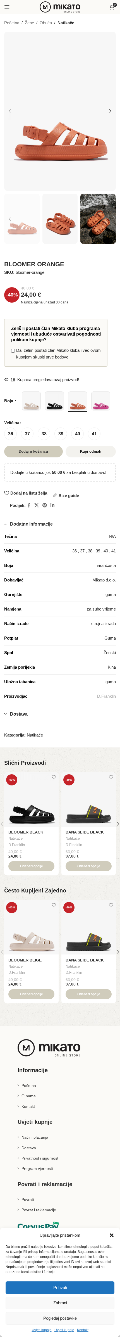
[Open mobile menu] (7, 7)
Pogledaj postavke (60, 1318)
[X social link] (36, 505)
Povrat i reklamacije (38, 1210)
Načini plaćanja (34, 1137)
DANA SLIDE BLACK (85, 832)
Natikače (65, 22)
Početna (11, 22)
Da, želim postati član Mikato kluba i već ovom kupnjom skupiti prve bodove (58, 353)
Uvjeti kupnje (42, 1330)
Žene (29, 22)
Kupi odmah (90, 451)
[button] (111, 1235)
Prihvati (60, 1287)
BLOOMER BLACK (25, 832)
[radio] (10, 434)
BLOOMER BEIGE (25, 960)
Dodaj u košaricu (33, 451)
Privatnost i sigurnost (39, 1158)
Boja (9, 400)
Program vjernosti (37, 1168)
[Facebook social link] (29, 505)
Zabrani (60, 1302)
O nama (28, 1096)
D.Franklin (106, 696)
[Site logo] (60, 6)
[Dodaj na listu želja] (54, 777)
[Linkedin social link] (52, 505)
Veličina (11, 422)
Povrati (27, 1199)
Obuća (46, 22)
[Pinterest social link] (44, 505)
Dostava (28, 1148)
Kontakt (82, 1330)
